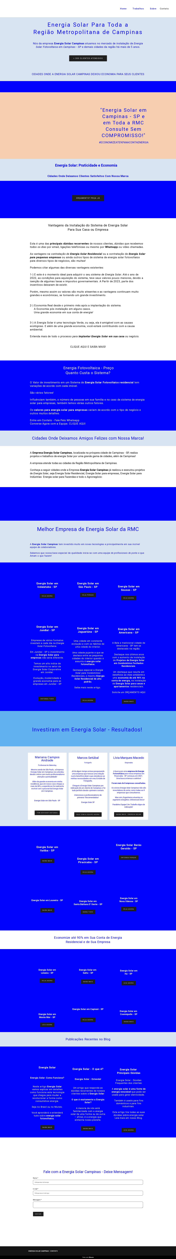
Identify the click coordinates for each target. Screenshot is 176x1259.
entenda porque (128, 857)
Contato (164, 9)
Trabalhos (138, 8)
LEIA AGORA (129, 1130)
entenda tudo (47, 699)
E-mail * (35, 1189)
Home (123, 8)
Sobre (153, 8)
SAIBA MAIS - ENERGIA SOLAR (128, 814)
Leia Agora (47, 1024)
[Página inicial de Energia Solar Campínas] (16, 8)
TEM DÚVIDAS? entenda (47, 812)
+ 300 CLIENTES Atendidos (88, 58)
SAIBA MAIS (129, 701)
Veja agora (47, 596)
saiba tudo (88, 912)
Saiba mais (47, 1127)
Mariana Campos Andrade (47, 759)
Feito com (88, 1257)
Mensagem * (37, 1200)
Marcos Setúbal (88, 757)
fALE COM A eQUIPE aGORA (88, 814)
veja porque (88, 595)
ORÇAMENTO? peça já (88, 198)
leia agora (129, 983)
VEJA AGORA (128, 598)
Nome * (35, 1178)
